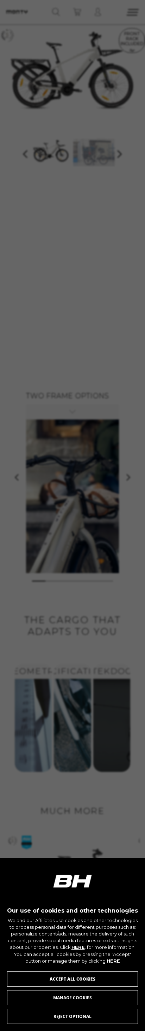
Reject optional (72, 1016)
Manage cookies (72, 998)
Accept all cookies (72, 979)
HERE (78, 947)
